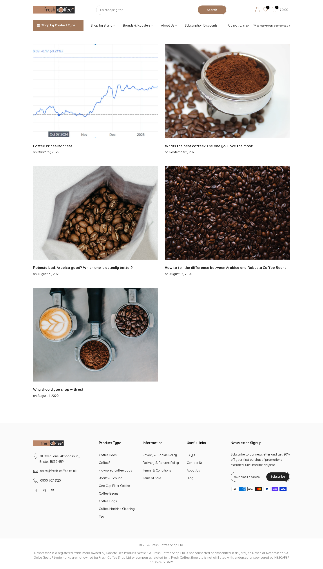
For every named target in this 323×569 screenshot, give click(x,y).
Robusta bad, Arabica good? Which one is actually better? (83, 267)
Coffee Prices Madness (52, 146)
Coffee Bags (108, 501)
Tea (101, 517)
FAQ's (191, 455)
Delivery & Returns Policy (161, 463)
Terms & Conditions (157, 470)
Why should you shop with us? (58, 389)
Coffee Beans (108, 493)
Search (212, 10)
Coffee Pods (108, 455)
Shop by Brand (102, 25)
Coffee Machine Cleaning (117, 509)
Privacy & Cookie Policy (160, 455)
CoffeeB (105, 463)
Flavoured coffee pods (115, 470)
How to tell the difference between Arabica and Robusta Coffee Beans (225, 267)
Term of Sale (152, 478)
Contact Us (195, 463)
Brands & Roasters (137, 25)
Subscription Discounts (201, 25)
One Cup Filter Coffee (114, 486)
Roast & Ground (110, 478)
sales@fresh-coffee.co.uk (273, 25)
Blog (190, 478)
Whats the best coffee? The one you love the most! (209, 146)
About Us (167, 25)
